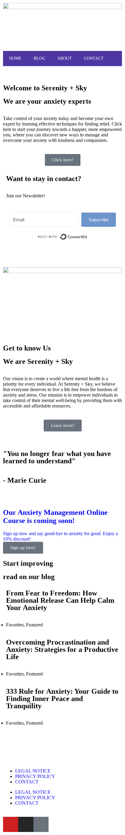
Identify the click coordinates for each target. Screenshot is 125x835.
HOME (15, 58)
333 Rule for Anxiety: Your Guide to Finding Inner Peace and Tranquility (62, 698)
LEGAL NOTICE (33, 770)
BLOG (39, 58)
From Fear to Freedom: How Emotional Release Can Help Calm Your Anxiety (60, 600)
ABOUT (64, 58)
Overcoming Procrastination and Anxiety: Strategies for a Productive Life (62, 649)
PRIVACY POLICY (35, 776)
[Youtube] (10, 824)
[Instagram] (25, 824)
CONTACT (94, 58)
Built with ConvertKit (87, 234)
